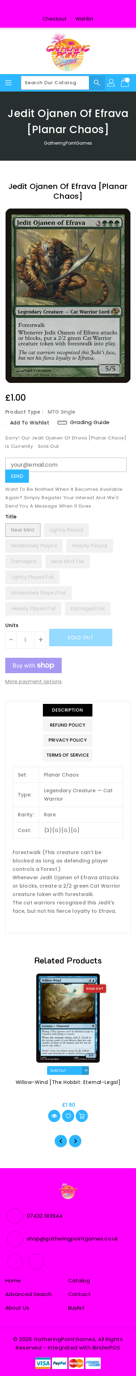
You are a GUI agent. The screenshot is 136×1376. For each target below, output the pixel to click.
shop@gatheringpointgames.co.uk (72, 1238)
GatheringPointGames (68, 143)
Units (12, 625)
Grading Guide (90, 422)
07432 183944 (44, 1216)
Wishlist (84, 18)
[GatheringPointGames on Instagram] (74, 8)
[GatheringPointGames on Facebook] (61, 8)
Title (11, 516)
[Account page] (112, 83)
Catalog (79, 1280)
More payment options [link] (33, 681)
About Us (17, 1307)
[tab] (68, 710)
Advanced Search (28, 1294)
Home (13, 1280)
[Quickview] (54, 1116)
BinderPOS (106, 1347)
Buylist (76, 1307)
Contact (79, 1294)
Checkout (55, 18)
